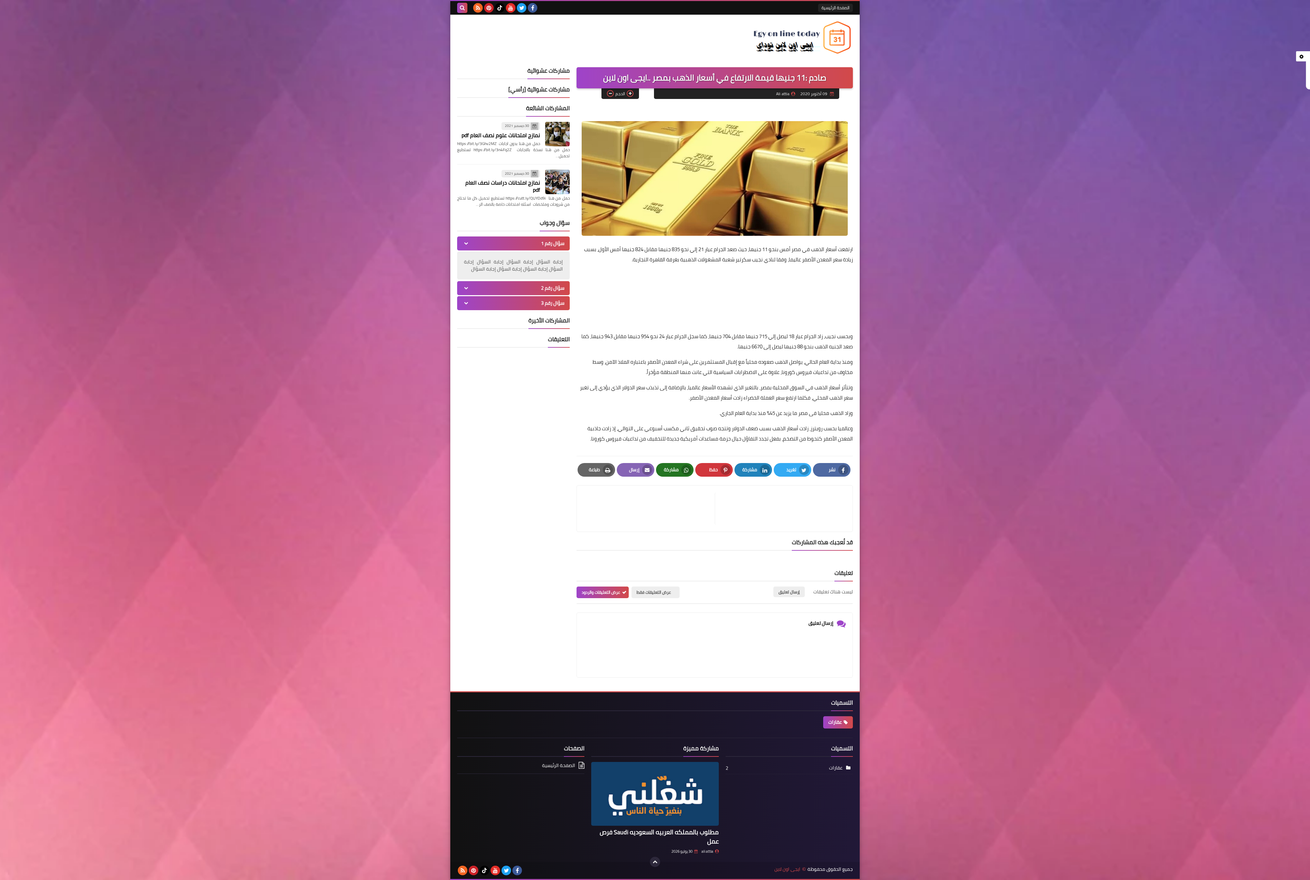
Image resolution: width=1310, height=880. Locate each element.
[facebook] (532, 8)
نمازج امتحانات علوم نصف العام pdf (501, 135)
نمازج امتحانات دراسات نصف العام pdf (502, 186)
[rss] (478, 8)
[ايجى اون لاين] (803, 37)
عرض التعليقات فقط (654, 592)
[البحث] (462, 8)
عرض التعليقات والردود (601, 592)
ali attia (707, 851)
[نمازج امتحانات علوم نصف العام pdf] (557, 134)
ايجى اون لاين (787, 869)
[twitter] (521, 8)
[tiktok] (500, 8)
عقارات (835, 722)
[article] (649, 508)
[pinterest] (489, 8)
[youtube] (510, 8)
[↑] (655, 862)
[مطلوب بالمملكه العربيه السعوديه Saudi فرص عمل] (654, 794)
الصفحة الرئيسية (835, 8)
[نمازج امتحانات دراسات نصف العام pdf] (557, 182)
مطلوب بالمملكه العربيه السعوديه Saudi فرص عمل (659, 836)
